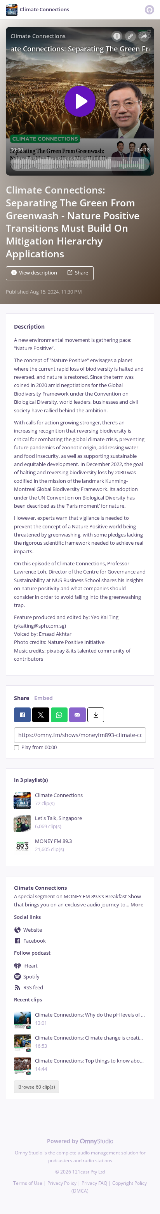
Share (81, 272)
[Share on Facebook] (22, 714)
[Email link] (77, 714)
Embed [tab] (43, 698)
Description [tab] (29, 326)
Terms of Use (27, 1183)
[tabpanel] (80, 499)
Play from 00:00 (39, 747)
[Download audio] (95, 714)
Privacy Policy (62, 1183)
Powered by (63, 1141)
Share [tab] (21, 698)
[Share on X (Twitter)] (40, 714)
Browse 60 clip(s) (36, 1087)
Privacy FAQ (94, 1183)
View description (38, 272)
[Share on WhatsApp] (59, 714)
